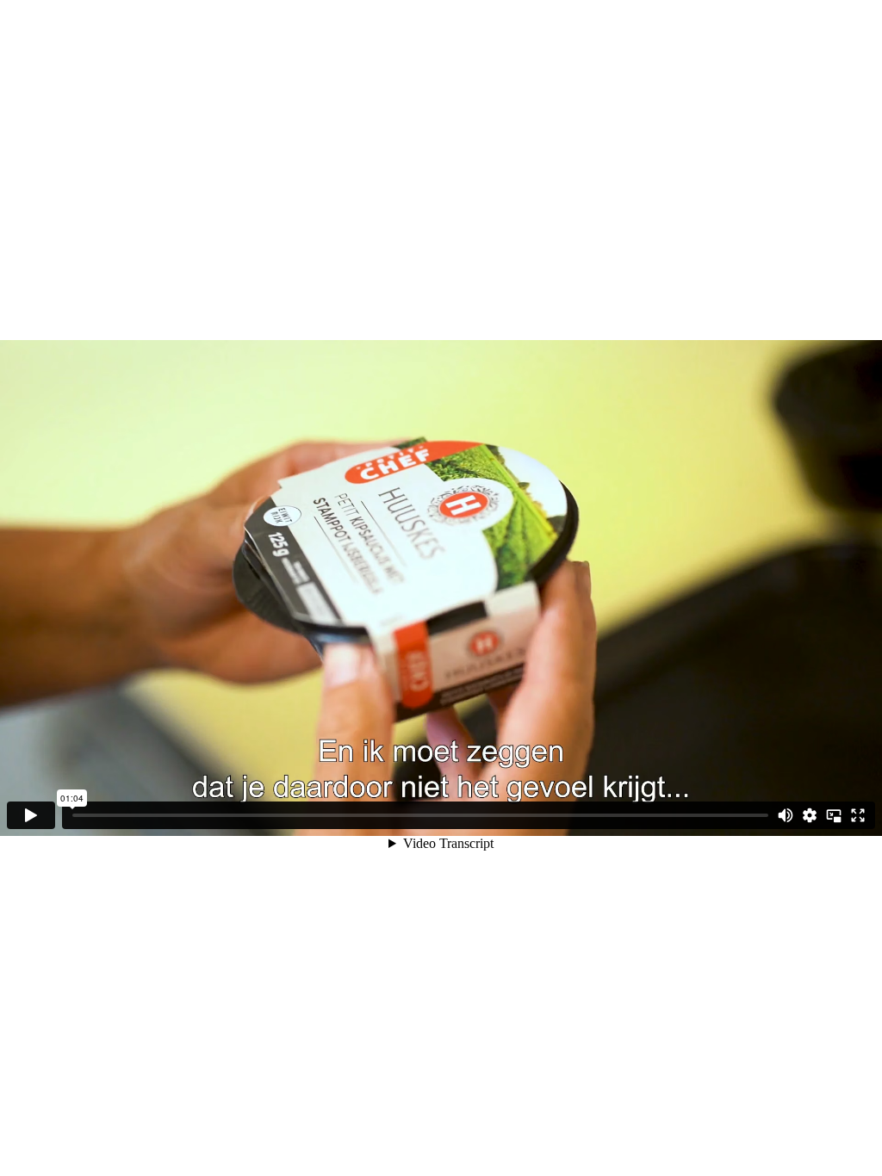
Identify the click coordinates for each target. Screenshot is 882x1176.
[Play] (31, 815)
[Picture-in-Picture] (833, 815)
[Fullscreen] (858, 815)
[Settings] (809, 815)
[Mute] (785, 815)
